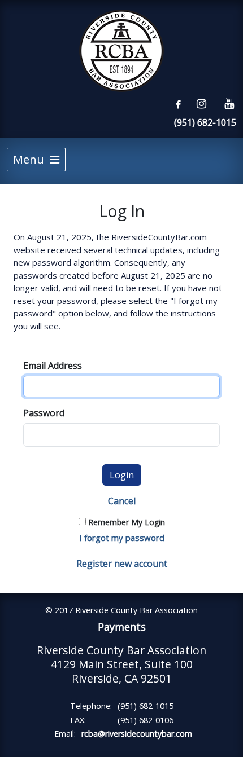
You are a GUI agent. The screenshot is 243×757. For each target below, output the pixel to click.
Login (122, 475)
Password (43, 413)
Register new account (121, 563)
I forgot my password (121, 537)
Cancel (122, 501)
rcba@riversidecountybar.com (136, 733)
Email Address (52, 365)
